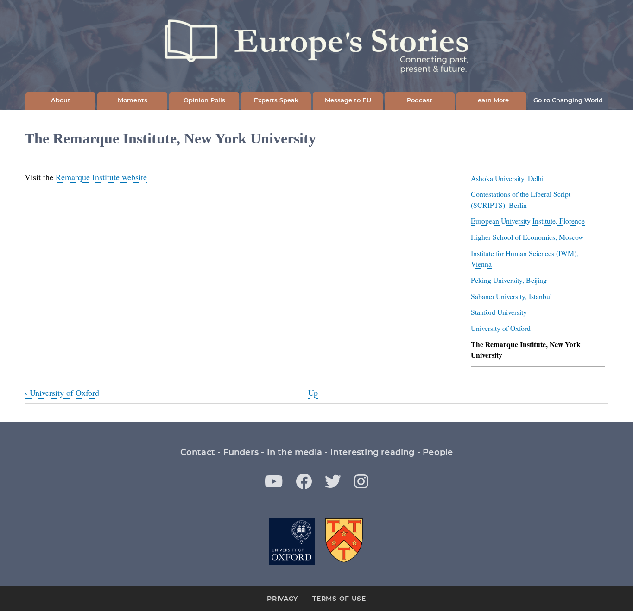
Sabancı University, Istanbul (511, 296)
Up (313, 392)
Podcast (419, 101)
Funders (241, 453)
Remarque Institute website (101, 176)
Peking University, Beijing (509, 280)
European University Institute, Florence (528, 220)
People (438, 453)
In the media (294, 453)
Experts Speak (276, 101)
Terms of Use (339, 599)
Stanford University (499, 312)
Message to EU (348, 101)
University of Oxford (501, 328)
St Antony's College (344, 541)
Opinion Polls (204, 101)
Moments (132, 101)
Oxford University (292, 541)
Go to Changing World (568, 101)
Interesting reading (372, 453)
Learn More (491, 101)
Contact (197, 453)
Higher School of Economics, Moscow (527, 237)
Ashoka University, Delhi (507, 178)
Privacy (282, 599)
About (60, 101)
